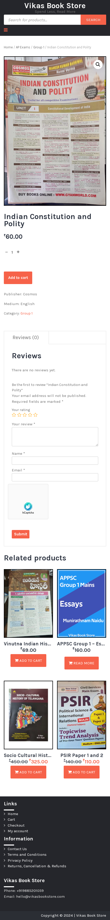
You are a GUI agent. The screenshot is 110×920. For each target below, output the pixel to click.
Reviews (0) (26, 337)
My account (18, 831)
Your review (23, 424)
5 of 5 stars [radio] (35, 415)
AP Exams (23, 47)
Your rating (21, 410)
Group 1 (38, 47)
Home (8, 47)
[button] (98, 64)
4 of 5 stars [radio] (30, 415)
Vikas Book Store (55, 6)
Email (18, 470)
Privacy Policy (20, 860)
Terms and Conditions (27, 854)
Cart (11, 819)
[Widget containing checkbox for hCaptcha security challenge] (28, 501)
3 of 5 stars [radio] (25, 415)
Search (93, 19)
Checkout (16, 825)
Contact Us (17, 849)
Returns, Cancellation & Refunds (37, 866)
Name (18, 453)
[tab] (26, 337)
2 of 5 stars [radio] (19, 415)
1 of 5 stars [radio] (14, 415)
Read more (83, 663)
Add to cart (18, 277)
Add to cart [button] (30, 660)
